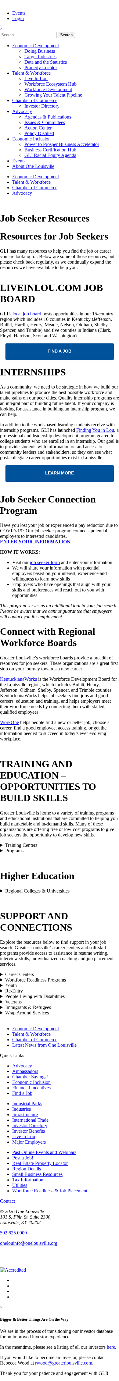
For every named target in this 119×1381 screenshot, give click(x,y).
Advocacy (22, 111)
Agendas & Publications (47, 116)
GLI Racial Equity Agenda (50, 155)
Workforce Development (48, 89)
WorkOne (9, 722)
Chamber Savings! (30, 1076)
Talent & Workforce (31, 73)
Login (18, 18)
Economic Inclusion (31, 138)
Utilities (19, 1185)
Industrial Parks (27, 1103)
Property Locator (40, 67)
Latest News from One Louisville (44, 1045)
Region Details (26, 1168)
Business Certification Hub (50, 149)
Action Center (38, 127)
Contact (7, 1201)
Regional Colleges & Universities (37, 890)
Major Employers (29, 1142)
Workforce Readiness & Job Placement (49, 1190)
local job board (27, 313)
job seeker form (45, 562)
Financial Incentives (31, 1087)
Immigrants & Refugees (28, 1007)
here (111, 1347)
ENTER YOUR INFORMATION (35, 541)
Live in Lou (23, 1136)
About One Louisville (33, 166)
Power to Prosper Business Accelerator (61, 144)
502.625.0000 (13, 1232)
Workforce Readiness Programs (35, 979)
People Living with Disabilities (35, 996)
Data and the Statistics (45, 62)
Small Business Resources (37, 1174)
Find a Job (22, 1093)
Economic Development (35, 45)
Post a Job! (22, 1157)
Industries (21, 1109)
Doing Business (39, 51)
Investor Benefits (28, 1131)
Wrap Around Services (27, 1012)
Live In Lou (36, 78)
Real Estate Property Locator (40, 1163)
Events (18, 13)
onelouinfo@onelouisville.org (28, 1243)
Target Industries (40, 56)
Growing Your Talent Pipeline (53, 95)
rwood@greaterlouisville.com (63, 1362)
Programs (14, 850)
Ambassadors (25, 1071)
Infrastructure (25, 1114)
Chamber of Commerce (34, 100)
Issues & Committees (44, 122)
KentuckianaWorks (18, 679)
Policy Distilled (39, 133)
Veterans (13, 1001)
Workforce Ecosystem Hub (50, 84)
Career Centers (19, 974)
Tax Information (27, 1179)
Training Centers (21, 845)
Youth (11, 985)
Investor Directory (42, 105)
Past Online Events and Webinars (44, 1152)
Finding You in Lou (95, 430)
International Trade (30, 1120)
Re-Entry (14, 990)
